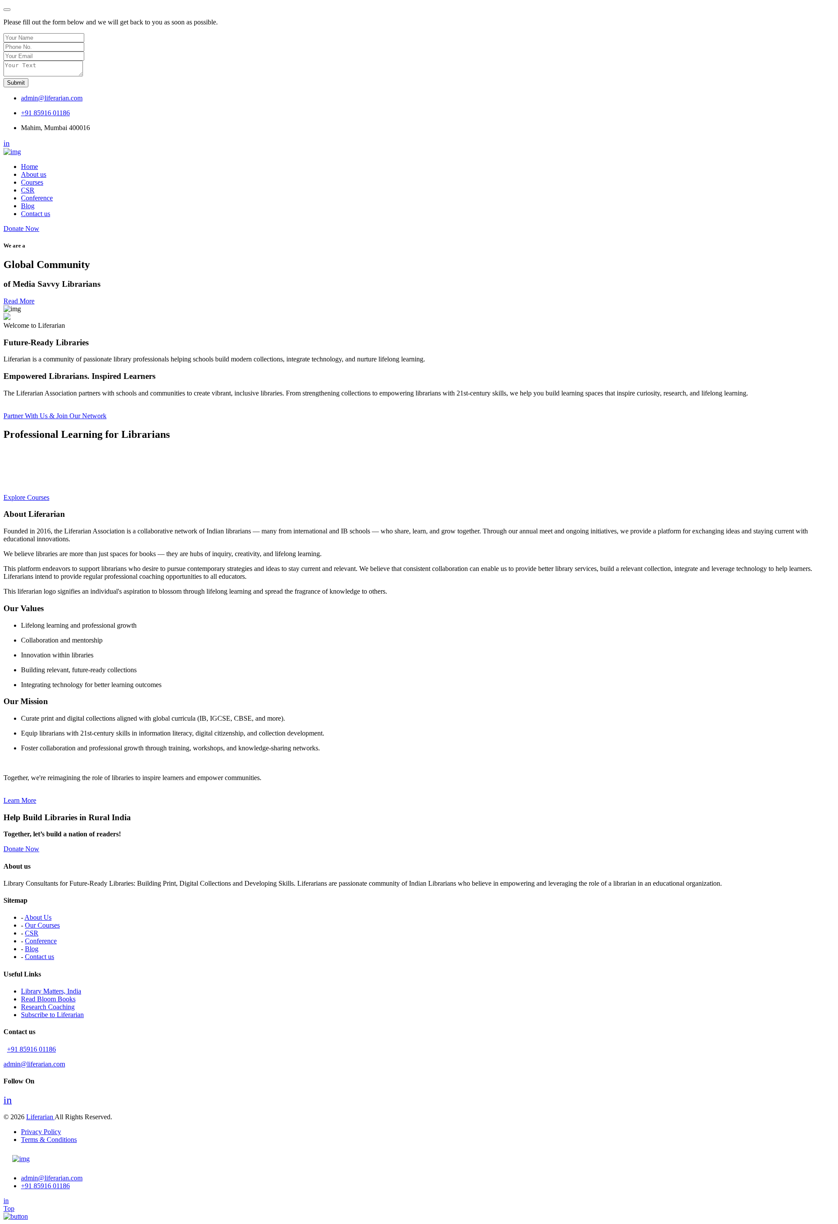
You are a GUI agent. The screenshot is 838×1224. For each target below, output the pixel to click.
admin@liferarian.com (51, 98)
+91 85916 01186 (45, 113)
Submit (16, 82)
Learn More (19, 800)
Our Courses (42, 925)
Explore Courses (26, 497)
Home (29, 166)
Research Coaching (48, 1007)
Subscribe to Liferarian (52, 1014)
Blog (27, 206)
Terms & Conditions (49, 1139)
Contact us (35, 213)
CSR (27, 190)
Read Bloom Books (48, 999)
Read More (18, 301)
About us (33, 174)
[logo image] (20, 1158)
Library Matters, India (51, 991)
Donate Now (21, 228)
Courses (32, 182)
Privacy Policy (41, 1131)
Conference (37, 198)
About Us (38, 917)
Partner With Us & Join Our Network (54, 415)
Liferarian (40, 1117)
